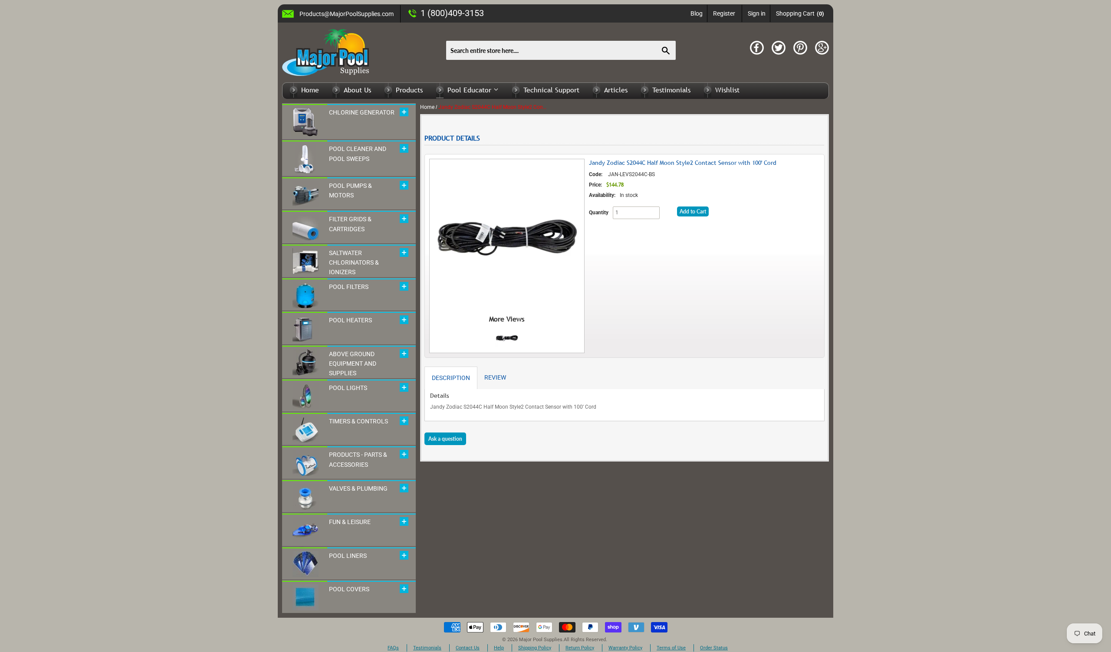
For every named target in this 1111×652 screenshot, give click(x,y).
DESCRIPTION (451, 377)
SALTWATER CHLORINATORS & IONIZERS (354, 262)
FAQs (393, 648)
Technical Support (551, 90)
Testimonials (671, 90)
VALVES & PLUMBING (358, 488)
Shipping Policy (534, 648)
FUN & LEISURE (350, 521)
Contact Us (468, 648)
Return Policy (579, 648)
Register (724, 13)
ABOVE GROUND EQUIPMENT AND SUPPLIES (352, 364)
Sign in (757, 13)
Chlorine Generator (361, 112)
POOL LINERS (348, 555)
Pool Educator (470, 90)
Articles (616, 90)
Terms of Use (671, 648)
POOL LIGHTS (348, 387)
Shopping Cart (800, 13)
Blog (696, 13)
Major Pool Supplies (540, 639)
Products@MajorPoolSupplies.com (346, 13)
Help (499, 648)
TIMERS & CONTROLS (358, 421)
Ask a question (445, 439)
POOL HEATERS (350, 320)
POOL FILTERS (348, 286)
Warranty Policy (625, 648)
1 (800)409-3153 (452, 13)
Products (409, 90)
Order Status (714, 648)
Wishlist (727, 90)
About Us (357, 90)
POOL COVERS (349, 589)
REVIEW (495, 377)
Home (310, 90)
